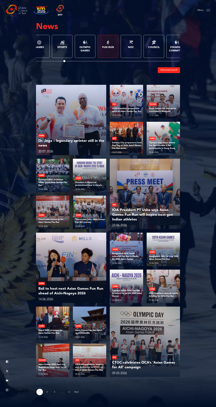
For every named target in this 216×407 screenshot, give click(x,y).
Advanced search (168, 70)
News (47, 27)
